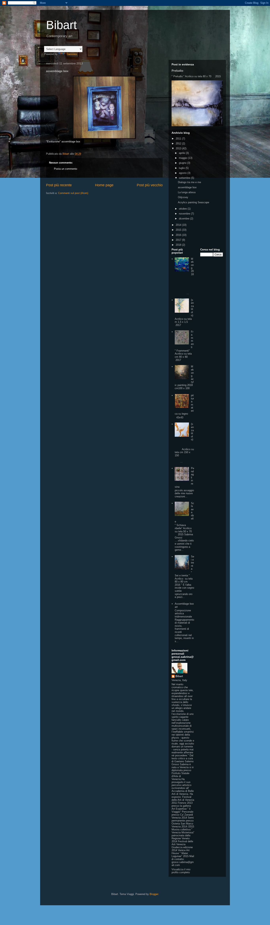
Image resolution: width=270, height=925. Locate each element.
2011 (179, 138)
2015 (179, 229)
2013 (179, 148)
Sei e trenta (192, 562)
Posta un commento (65, 168)
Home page (104, 185)
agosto (183, 172)
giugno (183, 162)
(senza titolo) (192, 307)
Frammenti (192, 339)
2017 (179, 239)
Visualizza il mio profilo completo (181, 871)
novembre (185, 213)
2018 (179, 244)
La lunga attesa (186, 192)
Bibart (61, 25)
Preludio (177, 70)
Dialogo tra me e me (189, 182)
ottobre (183, 208)
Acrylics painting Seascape (193, 202)
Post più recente (59, 185)
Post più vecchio (150, 185)
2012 (179, 143)
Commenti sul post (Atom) (73, 193)
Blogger (154, 894)
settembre (185, 177)
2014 (179, 224)
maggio (183, 157)
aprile (182, 153)
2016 (179, 234)
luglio (182, 168)
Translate (71, 54)
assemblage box (187, 187)
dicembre (184, 218)
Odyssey (183, 197)
